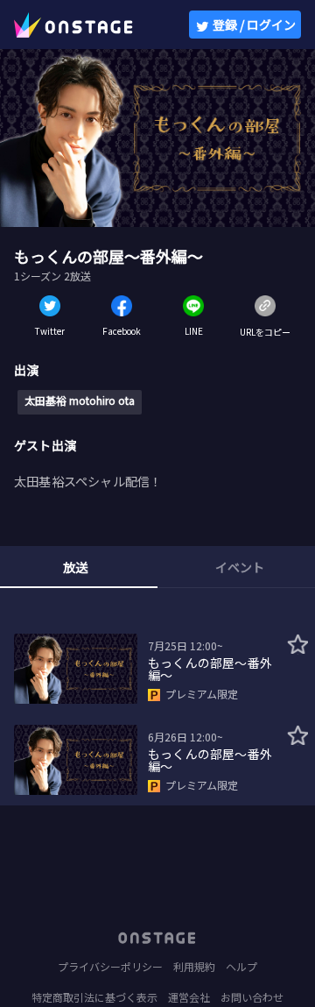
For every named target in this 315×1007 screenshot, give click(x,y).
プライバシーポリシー (110, 966)
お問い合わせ (252, 996)
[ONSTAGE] (73, 24)
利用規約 (194, 966)
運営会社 (189, 996)
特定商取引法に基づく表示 (95, 996)
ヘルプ (241, 966)
